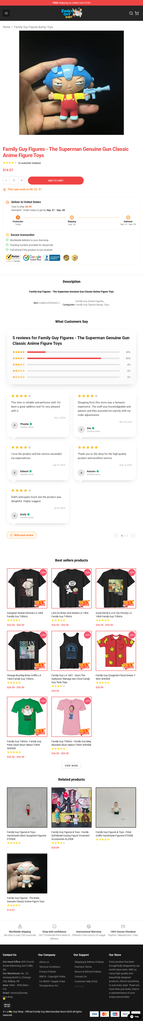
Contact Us (81, 976)
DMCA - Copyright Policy (52, 976)
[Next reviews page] (133, 536)
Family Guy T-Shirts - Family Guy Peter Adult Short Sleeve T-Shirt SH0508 (24, 745)
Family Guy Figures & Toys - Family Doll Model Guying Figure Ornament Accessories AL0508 (70, 835)
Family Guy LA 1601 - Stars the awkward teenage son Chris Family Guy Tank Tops (70, 679)
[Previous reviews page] (116, 536)
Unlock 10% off (7, 1005)
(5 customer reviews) (29, 163)
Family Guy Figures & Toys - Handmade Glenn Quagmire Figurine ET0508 (26, 835)
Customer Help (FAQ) (86, 981)
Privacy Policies (47, 971)
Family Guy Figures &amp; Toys (33, 27)
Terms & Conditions (49, 966)
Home (6, 27)
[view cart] (137, 13)
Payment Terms (83, 966)
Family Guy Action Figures (89, 301)
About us (44, 962)
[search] (131, 13)
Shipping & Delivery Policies (89, 962)
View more (71, 765)
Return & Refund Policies (88, 971)
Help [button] (137, 1016)
